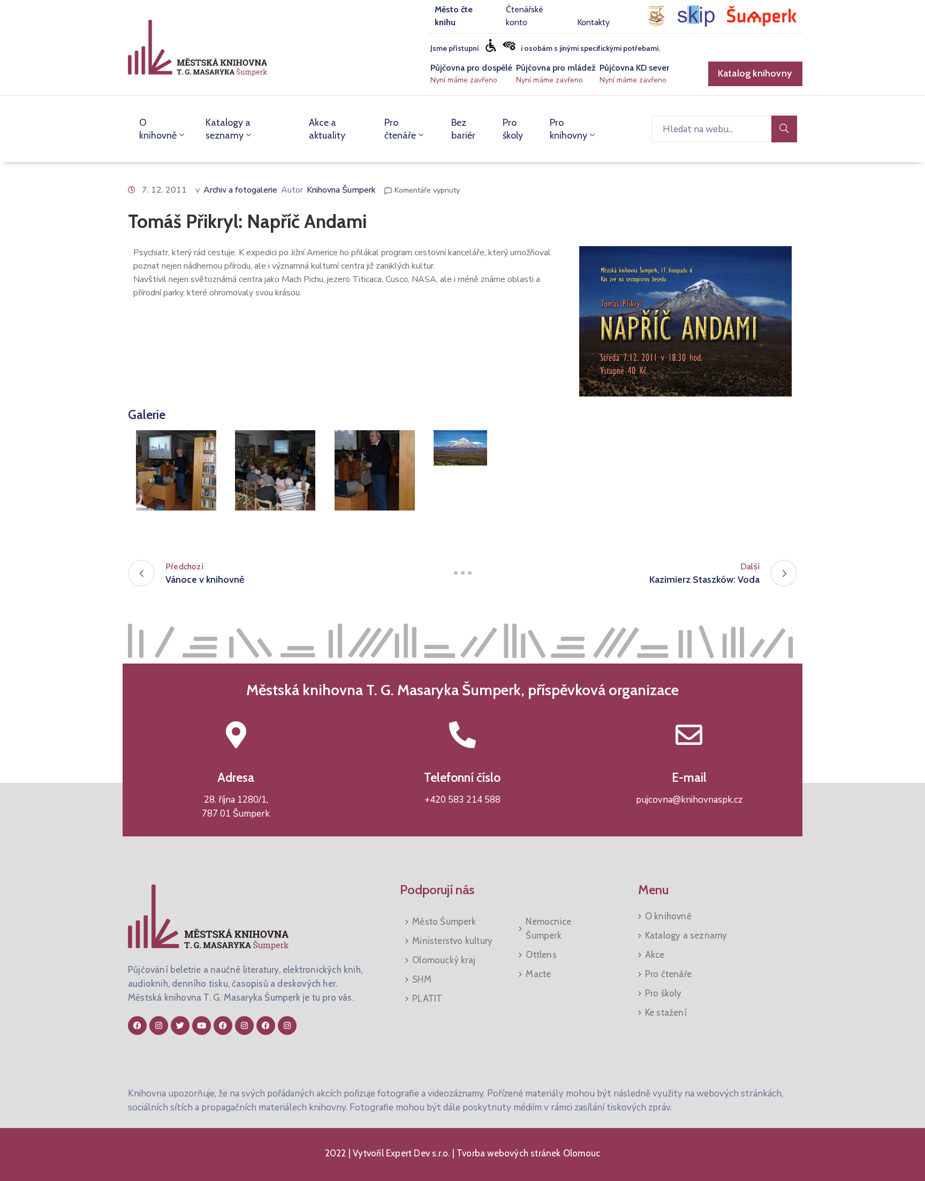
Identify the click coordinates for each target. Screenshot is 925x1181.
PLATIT (427, 998)
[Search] (784, 129)
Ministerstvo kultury (452, 940)
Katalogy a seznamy (228, 129)
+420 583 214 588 (462, 800)
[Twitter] (180, 1025)
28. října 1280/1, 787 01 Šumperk (236, 807)
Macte (538, 974)
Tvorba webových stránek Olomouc (527, 1153)
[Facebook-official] (137, 1025)
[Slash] (462, 573)
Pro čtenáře (400, 129)
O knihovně (158, 129)
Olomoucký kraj (443, 960)
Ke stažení (666, 1012)
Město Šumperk (444, 921)
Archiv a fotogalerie (240, 190)
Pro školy (513, 129)
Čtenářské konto (524, 15)
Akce (655, 954)
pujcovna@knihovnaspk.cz (689, 800)
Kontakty (593, 22)
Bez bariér (463, 129)
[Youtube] (201, 1025)
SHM (421, 979)
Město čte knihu (454, 15)
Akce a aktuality (327, 129)
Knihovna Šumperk (341, 190)
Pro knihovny (568, 129)
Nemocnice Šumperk (548, 928)
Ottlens (541, 954)
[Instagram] (158, 1025)
